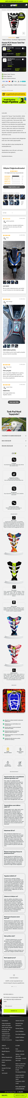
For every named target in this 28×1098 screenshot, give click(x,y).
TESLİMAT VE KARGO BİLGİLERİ (11, 436)
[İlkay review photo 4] (12, 282)
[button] (8, 176)
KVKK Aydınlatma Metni (6, 1061)
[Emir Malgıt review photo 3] (8, 346)
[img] (6, 218)
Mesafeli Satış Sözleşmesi (19, 1024)
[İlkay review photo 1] (14, 260)
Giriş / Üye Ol (5, 1048)
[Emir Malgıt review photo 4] (12, 346)
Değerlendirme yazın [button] (14, 187)
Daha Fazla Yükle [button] (14, 402)
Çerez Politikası (20, 1031)
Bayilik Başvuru (6, 1051)
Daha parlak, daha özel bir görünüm (14, 54)
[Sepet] (25, 5)
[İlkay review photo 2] (5, 282)
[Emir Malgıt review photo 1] (14, 324)
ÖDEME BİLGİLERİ (7, 446)
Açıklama (4, 113)
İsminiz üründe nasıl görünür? (14, 69)
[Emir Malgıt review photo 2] (5, 346)
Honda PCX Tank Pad (17, 9)
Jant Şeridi (4, 1073)
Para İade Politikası (20, 1034)
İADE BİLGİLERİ (6, 441)
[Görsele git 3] (14, 986)
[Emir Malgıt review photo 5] (16, 346)
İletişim (4, 1065)
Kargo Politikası (20, 1040)
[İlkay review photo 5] (16, 282)
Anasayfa (4, 9)
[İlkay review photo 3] (8, 282)
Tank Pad (9, 9)
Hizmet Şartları (19, 1028)
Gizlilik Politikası (20, 1037)
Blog (3, 1054)
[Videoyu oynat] (14, 424)
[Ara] (5, 5)
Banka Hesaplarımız (7, 1057)
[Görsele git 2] (13, 986)
